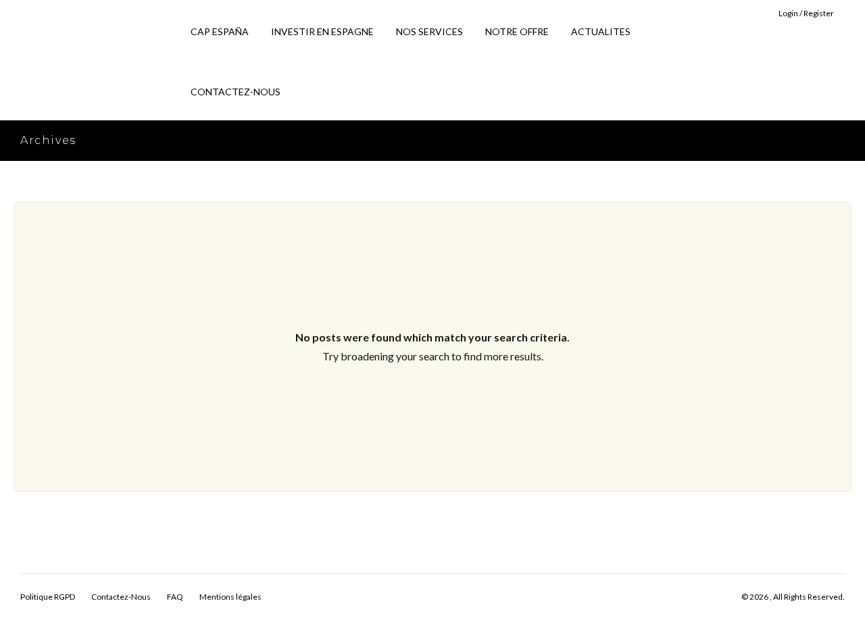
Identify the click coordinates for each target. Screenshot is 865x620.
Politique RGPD (47, 597)
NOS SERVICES (429, 31)
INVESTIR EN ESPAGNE (322, 31)
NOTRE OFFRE (517, 31)
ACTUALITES (601, 31)
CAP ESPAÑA (220, 31)
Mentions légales (230, 597)
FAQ (175, 597)
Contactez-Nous (121, 597)
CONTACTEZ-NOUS (235, 91)
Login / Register (806, 13)
